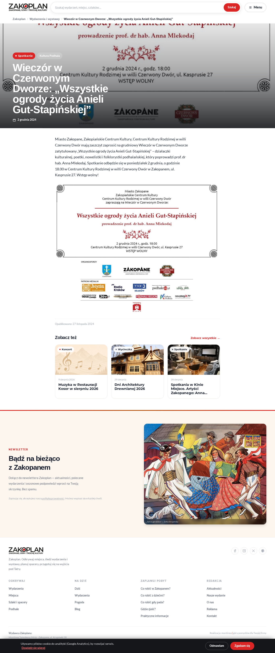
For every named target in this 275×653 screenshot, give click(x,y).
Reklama (212, 609)
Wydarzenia (16, 588)
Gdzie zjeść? (148, 609)
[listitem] (81, 371)
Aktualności (214, 588)
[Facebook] (235, 550)
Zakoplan (19, 19)
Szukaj (232, 7)
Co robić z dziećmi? (152, 595)
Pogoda (79, 602)
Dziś (77, 588)
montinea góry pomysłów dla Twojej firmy (243, 632)
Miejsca (13, 595)
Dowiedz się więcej (33, 648)
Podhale (14, 609)
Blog (77, 609)
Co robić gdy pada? (152, 602)
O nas (210, 602)
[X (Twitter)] (253, 550)
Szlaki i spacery (18, 602)
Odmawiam (217, 646)
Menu (258, 7)
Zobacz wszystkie (205, 338)
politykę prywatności (53, 498)
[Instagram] (244, 550)
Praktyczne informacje (155, 616)
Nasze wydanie (216, 595)
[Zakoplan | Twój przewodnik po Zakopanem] (28, 7)
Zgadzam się (242, 646)
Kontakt (212, 616)
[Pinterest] (262, 550)
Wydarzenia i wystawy (45, 19)
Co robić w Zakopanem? (155, 588)
